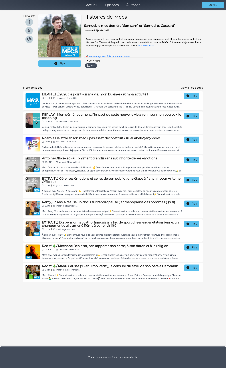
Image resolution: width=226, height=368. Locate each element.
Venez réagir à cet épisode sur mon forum (109, 56)
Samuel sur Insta (145, 45)
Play (62, 63)
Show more (94, 60)
